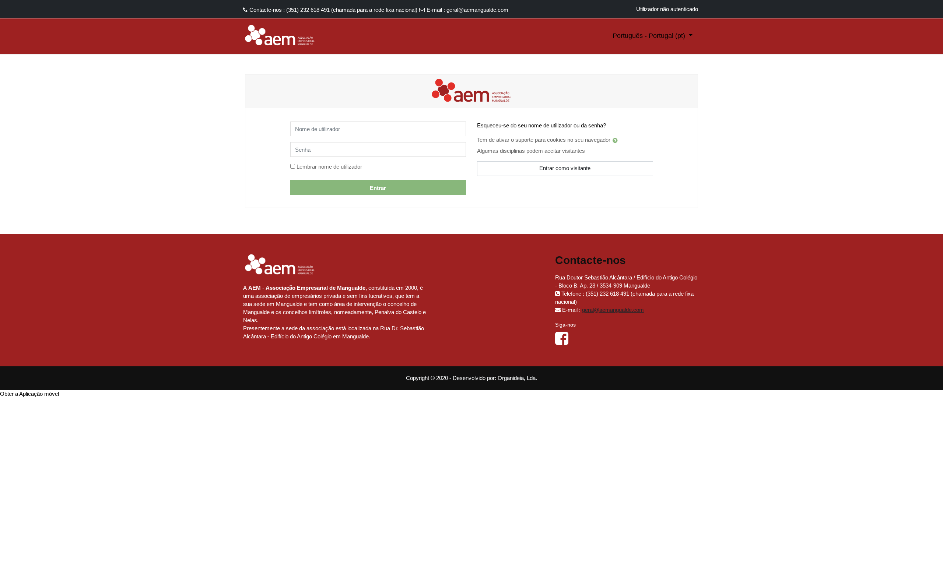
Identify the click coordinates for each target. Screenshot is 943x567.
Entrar (378, 188)
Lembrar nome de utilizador (329, 166)
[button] (616, 140)
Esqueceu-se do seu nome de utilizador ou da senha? (541, 125)
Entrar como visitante (564, 168)
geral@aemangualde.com (477, 10)
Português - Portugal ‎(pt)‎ (650, 35)
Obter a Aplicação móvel (29, 394)
